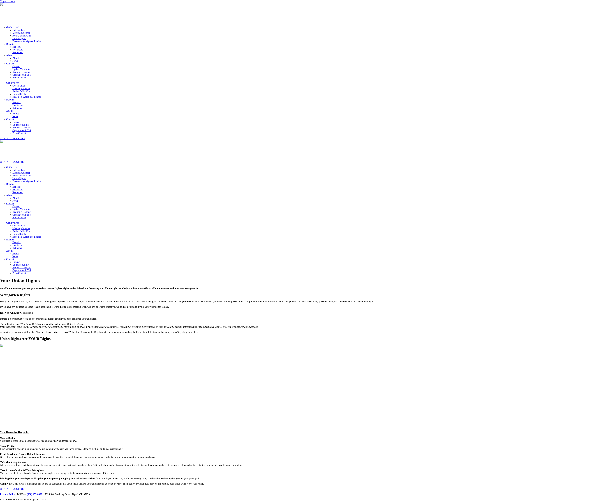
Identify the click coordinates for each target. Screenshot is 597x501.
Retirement (17, 52)
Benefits (10, 44)
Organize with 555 (21, 74)
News (15, 60)
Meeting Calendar (21, 33)
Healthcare (17, 49)
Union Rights (19, 38)
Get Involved (12, 27)
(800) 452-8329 (34, 494)
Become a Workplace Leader (26, 41)
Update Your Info (21, 69)
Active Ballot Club (21, 35)
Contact (10, 63)
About (9, 55)
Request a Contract (21, 72)
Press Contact (19, 77)
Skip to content (7, 1)
